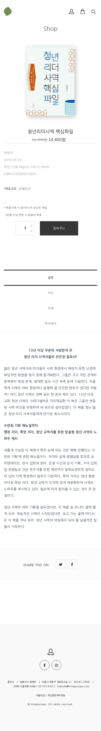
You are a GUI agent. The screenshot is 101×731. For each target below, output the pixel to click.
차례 (51, 308)
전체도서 (24, 189)
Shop (50, 28)
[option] (50, 82)
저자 (51, 293)
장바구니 (59, 228)
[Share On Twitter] (61, 564)
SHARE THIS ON (36, 565)
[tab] (50, 278)
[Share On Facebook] (72, 564)
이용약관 (40, 695)
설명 (51, 277)
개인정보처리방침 (56, 695)
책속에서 (50, 323)
